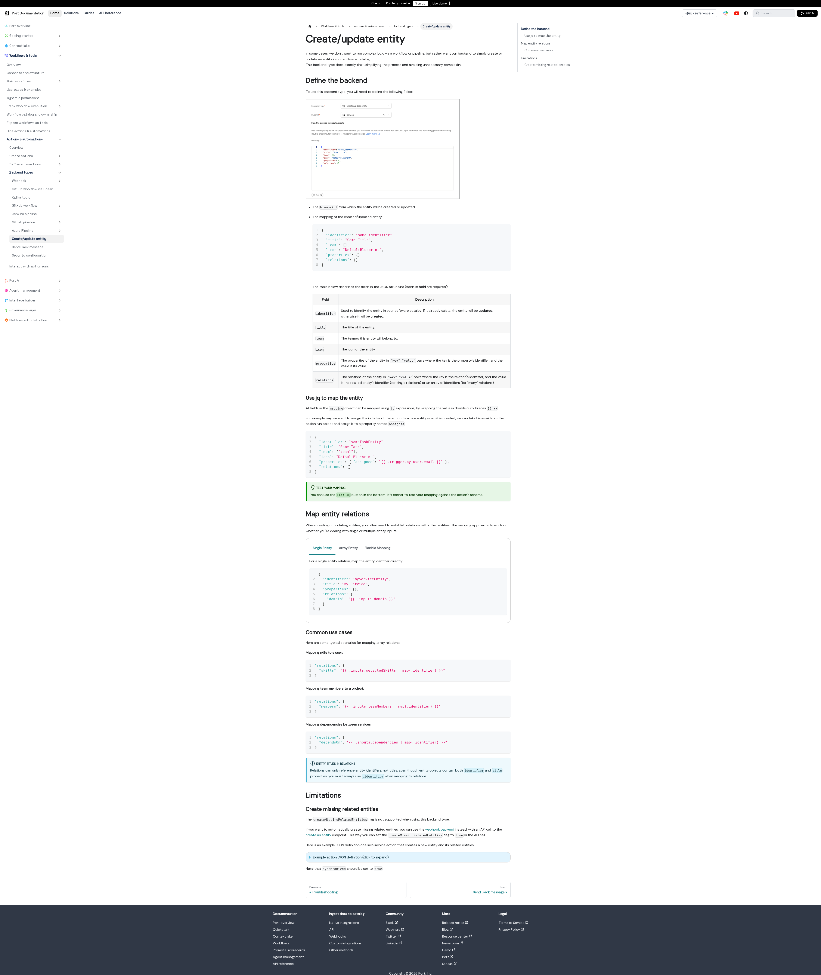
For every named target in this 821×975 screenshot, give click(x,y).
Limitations (529, 58)
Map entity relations (536, 43)
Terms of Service (511, 922)
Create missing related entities (547, 65)
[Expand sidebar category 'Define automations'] (60, 164)
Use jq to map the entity (542, 36)
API (331, 929)
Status (447, 964)
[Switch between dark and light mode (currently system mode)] (746, 13)
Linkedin (392, 943)
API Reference (110, 13)
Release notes (453, 922)
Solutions (71, 13)
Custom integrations (345, 943)
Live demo (440, 3)
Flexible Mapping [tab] (377, 548)
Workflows (281, 943)
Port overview (283, 922)
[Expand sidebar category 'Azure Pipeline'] (60, 230)
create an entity (318, 835)
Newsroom (450, 943)
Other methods (341, 950)
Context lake (283, 936)
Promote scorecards (289, 950)
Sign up (420, 3)
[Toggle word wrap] (497, 229)
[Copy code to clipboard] (505, 229)
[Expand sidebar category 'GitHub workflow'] (60, 205)
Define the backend (535, 29)
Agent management (288, 957)
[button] (33, 35)
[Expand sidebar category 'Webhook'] (60, 181)
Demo (446, 950)
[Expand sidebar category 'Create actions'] (60, 156)
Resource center (455, 936)
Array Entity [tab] (348, 548)
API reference (283, 964)
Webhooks (337, 936)
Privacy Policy (509, 929)
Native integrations (344, 922)
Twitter (391, 936)
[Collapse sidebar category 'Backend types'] (60, 172)
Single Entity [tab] (322, 548)
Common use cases (538, 50)
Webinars (393, 929)
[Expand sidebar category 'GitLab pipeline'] (60, 222)
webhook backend (439, 829)
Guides (89, 13)
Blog (445, 929)
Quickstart (281, 929)
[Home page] (310, 26)
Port (445, 957)
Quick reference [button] (698, 13)
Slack (390, 922)
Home (54, 13)
